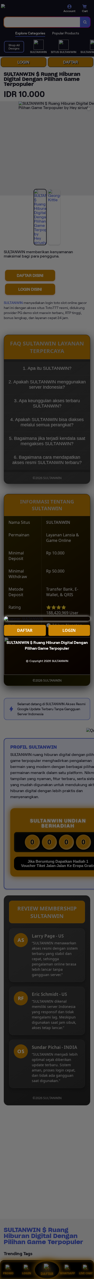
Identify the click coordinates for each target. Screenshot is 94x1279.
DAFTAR (25, 630)
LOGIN (69, 630)
